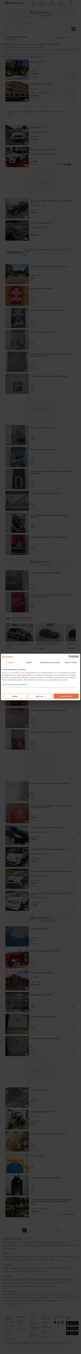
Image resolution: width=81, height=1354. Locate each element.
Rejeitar (14, 696)
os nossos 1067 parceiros (16, 672)
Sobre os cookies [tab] (71, 662)
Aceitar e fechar (66, 696)
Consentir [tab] (10, 662)
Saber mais (39, 696)
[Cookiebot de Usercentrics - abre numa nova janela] (70, 656)
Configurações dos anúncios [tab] (50, 662)
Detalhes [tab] (29, 662)
